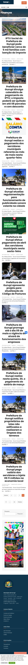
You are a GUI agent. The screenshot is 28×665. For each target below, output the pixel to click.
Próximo (20, 502)
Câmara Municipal (8, 632)
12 (14, 502)
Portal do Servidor (8, 617)
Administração (14, 484)
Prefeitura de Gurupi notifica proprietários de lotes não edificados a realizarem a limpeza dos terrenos (14, 425)
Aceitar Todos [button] (11, 662)
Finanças (13, 58)
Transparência (7, 644)
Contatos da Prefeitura (9, 613)
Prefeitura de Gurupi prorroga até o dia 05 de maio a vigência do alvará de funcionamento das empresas (14, 333)
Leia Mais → (12, 64)
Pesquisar (7, 511)
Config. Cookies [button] (4, 662)
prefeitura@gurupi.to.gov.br (10, 601)
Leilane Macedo (19, 161)
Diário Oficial (7, 619)
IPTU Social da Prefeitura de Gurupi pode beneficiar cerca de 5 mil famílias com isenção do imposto (14, 47)
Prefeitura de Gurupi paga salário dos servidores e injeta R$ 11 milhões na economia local (14, 474)
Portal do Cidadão (8, 615)
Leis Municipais (7, 630)
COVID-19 (6, 621)
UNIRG (5, 634)
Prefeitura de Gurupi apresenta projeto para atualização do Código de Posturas (14, 288)
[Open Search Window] (26, 7)
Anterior (6, 495)
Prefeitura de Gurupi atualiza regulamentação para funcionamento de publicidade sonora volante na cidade (14, 197)
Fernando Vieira (19, 297)
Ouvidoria (6, 648)
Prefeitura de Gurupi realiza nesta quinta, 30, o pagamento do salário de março (14, 378)
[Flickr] (4, 7)
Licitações (6, 646)
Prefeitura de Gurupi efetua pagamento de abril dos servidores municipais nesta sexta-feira (14, 244)
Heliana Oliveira (20, 58)
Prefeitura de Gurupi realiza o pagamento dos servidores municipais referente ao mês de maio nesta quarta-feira (14, 147)
